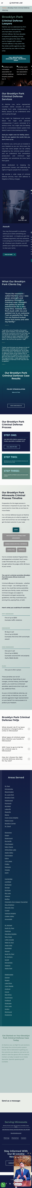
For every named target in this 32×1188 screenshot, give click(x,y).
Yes (18, 598)
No (13, 598)
